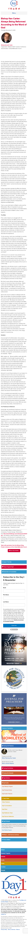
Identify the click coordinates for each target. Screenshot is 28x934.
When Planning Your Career (9, 758)
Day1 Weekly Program (7, 786)
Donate (3, 870)
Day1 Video (6, 798)
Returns (18, 929)
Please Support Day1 (8, 567)
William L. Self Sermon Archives (11, 834)
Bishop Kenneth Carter (6, 45)
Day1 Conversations (7, 805)
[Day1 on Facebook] (9, 9)
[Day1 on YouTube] (14, 9)
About (2, 849)
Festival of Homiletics (7, 728)
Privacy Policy (4, 929)
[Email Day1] (19, 9)
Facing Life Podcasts (8, 773)
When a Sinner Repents (8, 763)
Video (2, 863)
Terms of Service (11, 929)
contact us (3, 914)
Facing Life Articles (8, 768)
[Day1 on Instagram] (11, 9)
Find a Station (6, 839)
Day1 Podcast (6, 821)
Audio (2, 860)
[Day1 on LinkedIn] (16, 9)
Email (4, 587)
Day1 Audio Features (7, 793)
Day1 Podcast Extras (7, 790)
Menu (14, 13)
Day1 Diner (4, 809)
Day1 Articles (6, 778)
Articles (3, 856)
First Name (6, 594)
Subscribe (14, 625)
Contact (3, 867)
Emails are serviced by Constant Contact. (13, 620)
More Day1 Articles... (14, 550)
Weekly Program (5, 853)
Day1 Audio (6, 783)
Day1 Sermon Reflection (8, 816)
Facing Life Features (8, 745)
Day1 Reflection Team (7, 813)
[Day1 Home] (14, 3)
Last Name (6, 602)
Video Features (6, 802)
